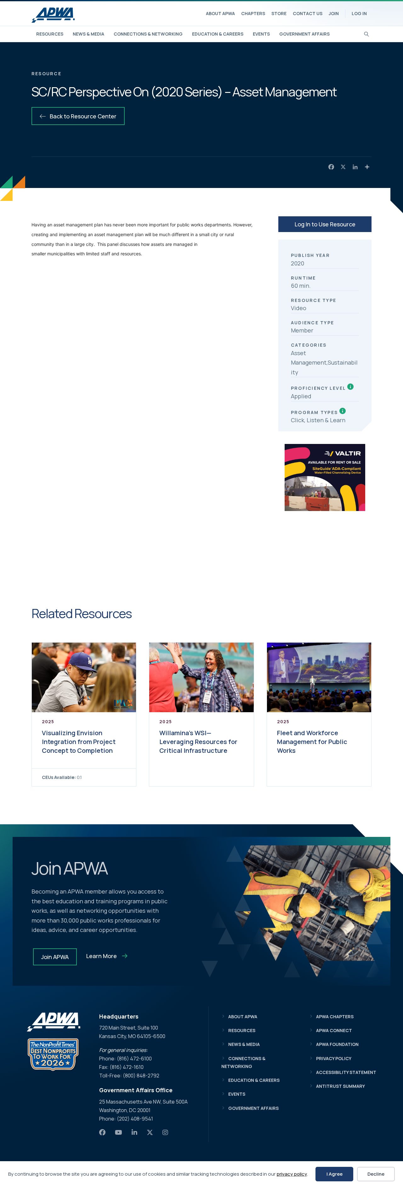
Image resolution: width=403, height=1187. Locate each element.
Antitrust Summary (340, 1086)
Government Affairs (304, 34)
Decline (375, 1174)
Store (279, 13)
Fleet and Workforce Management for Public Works (312, 742)
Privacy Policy (333, 1058)
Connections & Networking (148, 34)
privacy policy (291, 1174)
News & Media (88, 34)
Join (334, 13)
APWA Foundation (337, 1044)
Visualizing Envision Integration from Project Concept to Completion (79, 742)
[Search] (367, 33)
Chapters (253, 13)
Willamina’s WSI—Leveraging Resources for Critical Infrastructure (198, 742)
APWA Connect (334, 1030)
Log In (359, 13)
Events (261, 34)
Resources (49, 34)
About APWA (220, 13)
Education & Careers (217, 34)
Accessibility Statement (346, 1072)
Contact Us (307, 13)
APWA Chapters (335, 1016)
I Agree (334, 1174)
